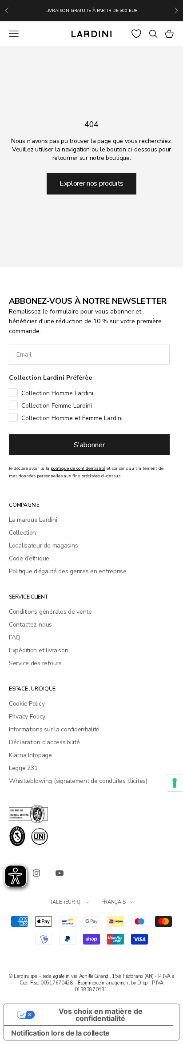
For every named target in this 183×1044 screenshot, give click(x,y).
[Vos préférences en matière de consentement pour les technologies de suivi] (174, 782)
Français (113, 902)
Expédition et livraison (38, 650)
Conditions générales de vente (50, 611)
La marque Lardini (33, 520)
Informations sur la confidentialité (54, 729)
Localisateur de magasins (43, 545)
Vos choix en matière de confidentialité (101, 1015)
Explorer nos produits (91, 183)
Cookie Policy (26, 703)
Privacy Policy (27, 716)
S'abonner (89, 445)
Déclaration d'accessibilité (44, 742)
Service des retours (35, 663)
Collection (22, 532)
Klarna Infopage (30, 755)
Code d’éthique (29, 558)
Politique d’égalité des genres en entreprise (68, 571)
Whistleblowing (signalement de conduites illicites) (78, 781)
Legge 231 (23, 768)
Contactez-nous (30, 624)
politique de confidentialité (78, 468)
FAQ (14, 637)
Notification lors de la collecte (60, 1032)
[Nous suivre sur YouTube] (59, 873)
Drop (142, 983)
